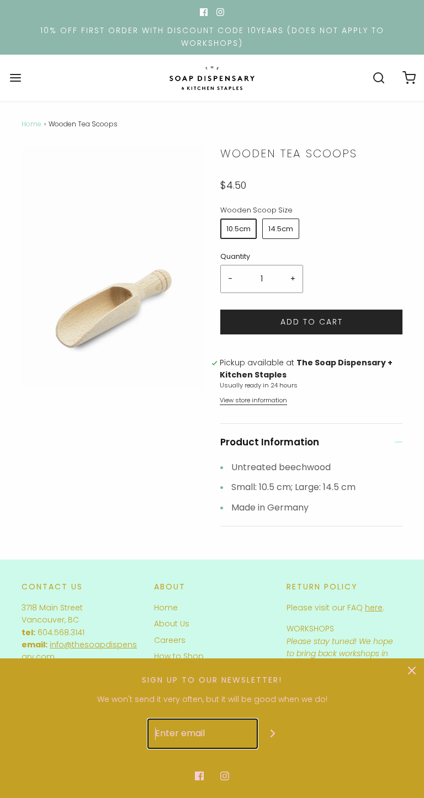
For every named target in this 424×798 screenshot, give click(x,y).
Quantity (235, 256)
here (374, 607)
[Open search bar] (378, 78)
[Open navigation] (15, 78)
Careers (170, 640)
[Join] (273, 734)
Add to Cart (311, 321)
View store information (253, 400)
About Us (171, 623)
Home (31, 124)
